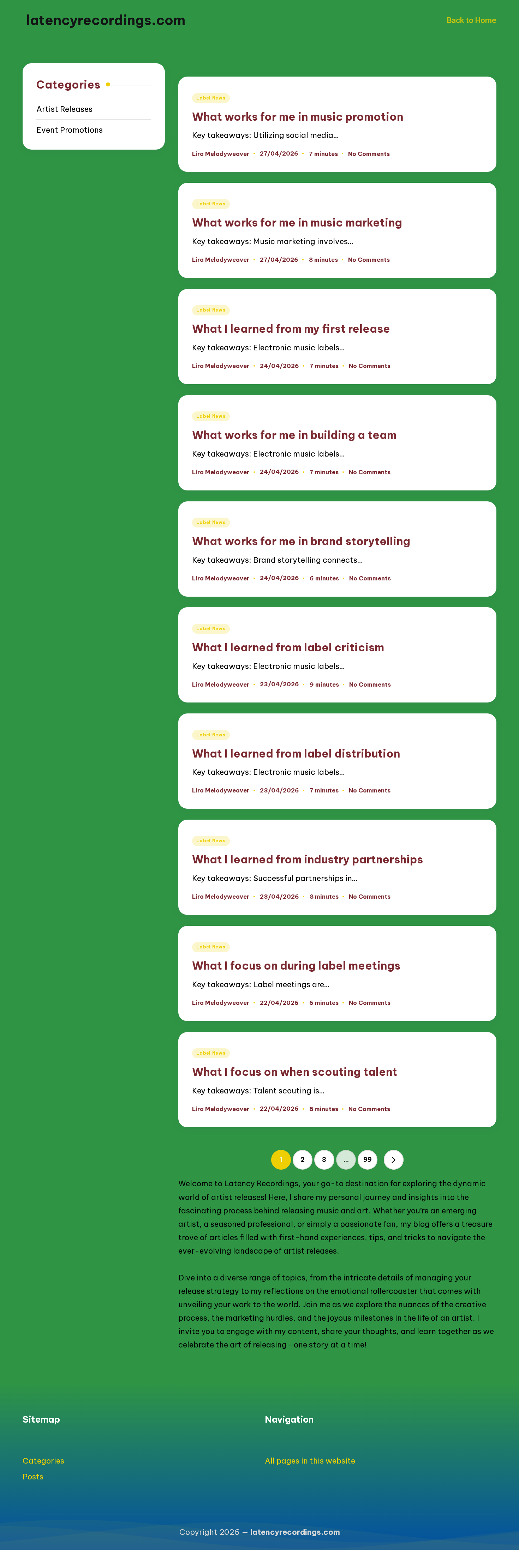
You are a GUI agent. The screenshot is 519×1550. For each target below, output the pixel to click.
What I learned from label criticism (288, 647)
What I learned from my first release (291, 329)
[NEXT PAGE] (394, 1160)
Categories (43, 1461)
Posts (33, 1477)
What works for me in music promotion (297, 116)
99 (367, 1160)
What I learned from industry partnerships (307, 859)
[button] (394, 1160)
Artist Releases (64, 109)
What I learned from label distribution (296, 753)
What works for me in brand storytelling (301, 541)
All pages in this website (310, 1461)
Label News (210, 98)
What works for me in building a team (294, 435)
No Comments (369, 153)
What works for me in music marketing (297, 222)
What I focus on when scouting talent (294, 1072)
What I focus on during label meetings (296, 965)
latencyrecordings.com (105, 20)
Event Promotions (69, 130)
